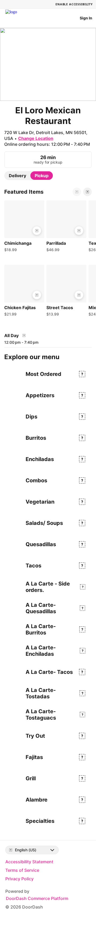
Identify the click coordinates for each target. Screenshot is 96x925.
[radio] (17, 175)
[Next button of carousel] (87, 192)
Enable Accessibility (74, 4)
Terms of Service (22, 870)
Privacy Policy (19, 878)
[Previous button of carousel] (77, 192)
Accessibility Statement (29, 861)
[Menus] (24, 335)
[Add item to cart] (37, 230)
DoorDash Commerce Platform (37, 898)
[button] (23, 227)
